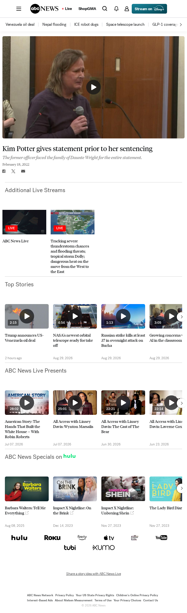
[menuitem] (20, 24)
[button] (19, 9)
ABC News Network (40, 595)
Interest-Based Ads (40, 600)
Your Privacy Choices (127, 600)
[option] (23, 24)
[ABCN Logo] (44, 8)
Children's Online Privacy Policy (137, 595)
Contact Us (150, 600)
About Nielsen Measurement (74, 600)
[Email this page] (23, 171)
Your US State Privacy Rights (95, 595)
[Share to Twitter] (13, 171)
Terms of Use (103, 600)
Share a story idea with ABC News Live (93, 574)
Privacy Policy (64, 595)
